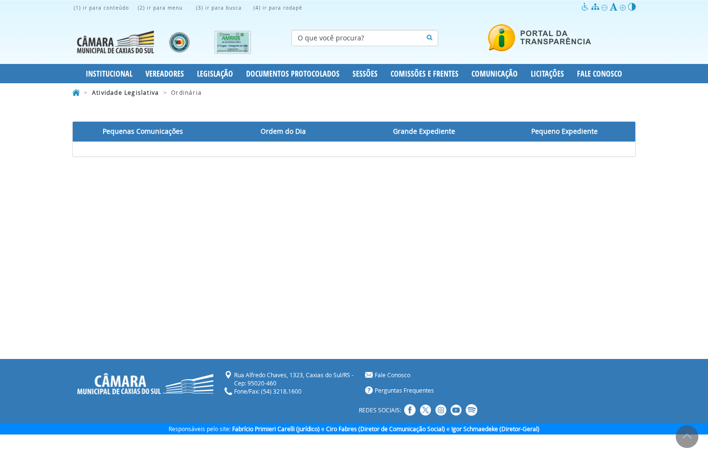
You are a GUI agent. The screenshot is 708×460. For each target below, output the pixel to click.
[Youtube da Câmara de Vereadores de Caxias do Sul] (456, 410)
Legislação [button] (215, 73)
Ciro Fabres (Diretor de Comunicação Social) (385, 429)
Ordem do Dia (283, 131)
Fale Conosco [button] (599, 73)
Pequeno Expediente (564, 131)
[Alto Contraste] (632, 6)
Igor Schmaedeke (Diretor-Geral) (495, 429)
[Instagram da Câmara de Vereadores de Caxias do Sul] (440, 410)
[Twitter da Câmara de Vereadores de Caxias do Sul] (425, 410)
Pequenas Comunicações (143, 131)
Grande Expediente (424, 131)
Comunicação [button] (495, 73)
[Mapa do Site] (596, 6)
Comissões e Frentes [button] (425, 73)
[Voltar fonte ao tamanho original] (615, 6)
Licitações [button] (547, 73)
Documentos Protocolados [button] (293, 73)
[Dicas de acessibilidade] (586, 6)
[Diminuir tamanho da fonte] (606, 6)
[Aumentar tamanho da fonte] (624, 6)
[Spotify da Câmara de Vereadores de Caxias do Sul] (471, 410)
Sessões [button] (365, 73)
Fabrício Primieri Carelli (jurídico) (276, 429)
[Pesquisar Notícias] (429, 38)
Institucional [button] (109, 73)
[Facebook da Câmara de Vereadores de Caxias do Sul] (410, 410)
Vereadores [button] (164, 73)
